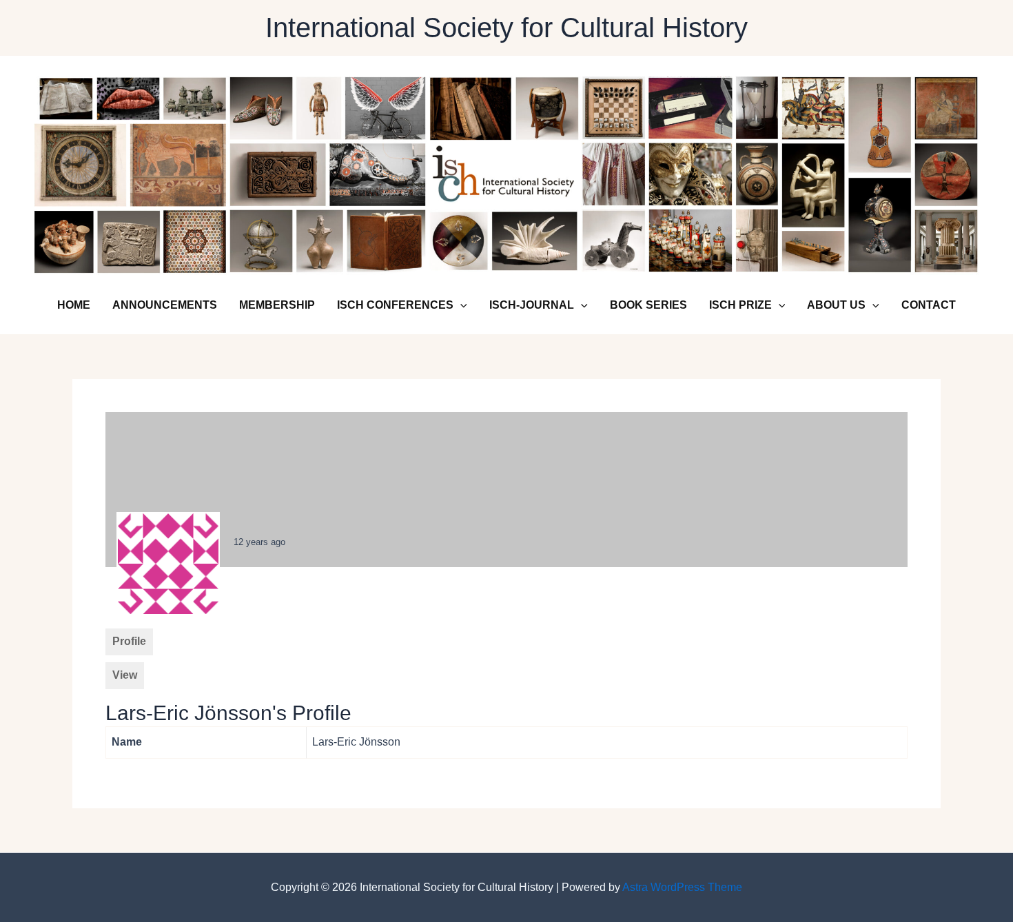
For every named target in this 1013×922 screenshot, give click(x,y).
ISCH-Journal (531, 305)
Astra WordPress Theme (682, 887)
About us (836, 305)
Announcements (164, 305)
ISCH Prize (740, 305)
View (124, 675)
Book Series (648, 305)
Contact (928, 305)
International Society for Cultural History (506, 27)
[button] (460, 305)
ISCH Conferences (395, 305)
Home (73, 305)
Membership (277, 305)
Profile (129, 641)
